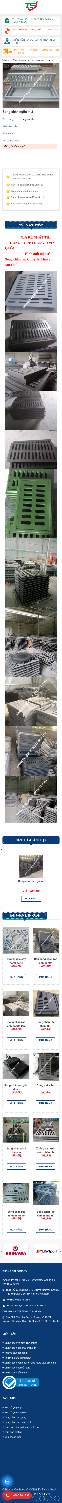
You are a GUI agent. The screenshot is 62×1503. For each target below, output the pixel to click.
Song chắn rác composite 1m (16, 1213)
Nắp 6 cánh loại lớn (31, 881)
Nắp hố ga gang (12, 1407)
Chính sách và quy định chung (20, 1342)
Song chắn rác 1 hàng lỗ (16, 1150)
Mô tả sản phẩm (31, 224)
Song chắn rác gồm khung (16, 1087)
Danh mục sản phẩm (23, 60)
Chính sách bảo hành (15, 1372)
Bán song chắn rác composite (45, 960)
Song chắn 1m (45, 1085)
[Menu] (4, 5)
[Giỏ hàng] (57, 6)
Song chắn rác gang (15, 1417)
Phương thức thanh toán (17, 1357)
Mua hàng (31, 898)
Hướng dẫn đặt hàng (15, 1352)
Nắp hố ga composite (15, 1412)
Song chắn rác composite (18, 1422)
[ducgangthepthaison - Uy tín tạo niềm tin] (30, 6)
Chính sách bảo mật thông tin (20, 1347)
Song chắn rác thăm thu (46, 1024)
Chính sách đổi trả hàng (17, 1367)
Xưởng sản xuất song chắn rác (45, 1150)
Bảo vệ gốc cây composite (16, 960)
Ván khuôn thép (12, 1436)
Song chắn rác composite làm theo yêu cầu (16, 1024)
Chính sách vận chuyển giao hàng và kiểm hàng (30, 1362)
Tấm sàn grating (13, 1432)
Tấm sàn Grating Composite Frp (21, 1427)
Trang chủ (6, 60)
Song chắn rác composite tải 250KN (46, 1213)
